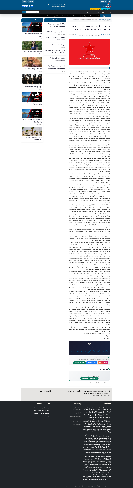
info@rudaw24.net (77, 424)
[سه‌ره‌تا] (109, 1)
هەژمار (30, 1)
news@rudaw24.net (76, 419)
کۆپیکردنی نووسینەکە (79, 362)
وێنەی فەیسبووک (91, 362)
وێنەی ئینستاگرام (102, 362)
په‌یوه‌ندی (103, 1)
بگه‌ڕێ (24, 12)
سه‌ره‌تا (108, 12)
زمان (24, 1)
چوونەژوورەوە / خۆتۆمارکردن (89, 378)
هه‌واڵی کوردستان (102, 19)
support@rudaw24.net (76, 413)
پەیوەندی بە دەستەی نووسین (61, 486)
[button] (103, 12)
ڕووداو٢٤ (109, 19)
